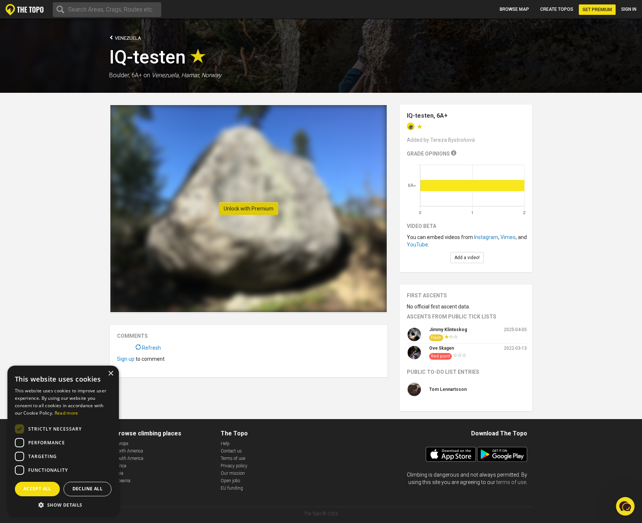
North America (129, 451)
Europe (121, 443)
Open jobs (230, 480)
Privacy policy (234, 465)
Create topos (556, 9)
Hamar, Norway (201, 75)
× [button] (110, 373)
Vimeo (508, 237)
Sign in (628, 9)
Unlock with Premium (248, 209)
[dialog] (63, 441)
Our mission (233, 473)
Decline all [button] (87, 489)
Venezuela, (166, 75)
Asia (119, 473)
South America (129, 458)
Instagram (486, 237)
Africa (120, 465)
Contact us (231, 451)
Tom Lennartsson (448, 389)
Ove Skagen (441, 348)
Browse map (514, 9)
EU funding (232, 488)
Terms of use (233, 458)
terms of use (511, 482)
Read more (66, 413)
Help (225, 443)
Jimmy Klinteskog (448, 329)
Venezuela (127, 38)
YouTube (417, 245)
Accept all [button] (37, 489)
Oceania (122, 480)
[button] (63, 504)
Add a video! (467, 257)
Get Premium (597, 9)
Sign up (125, 359)
